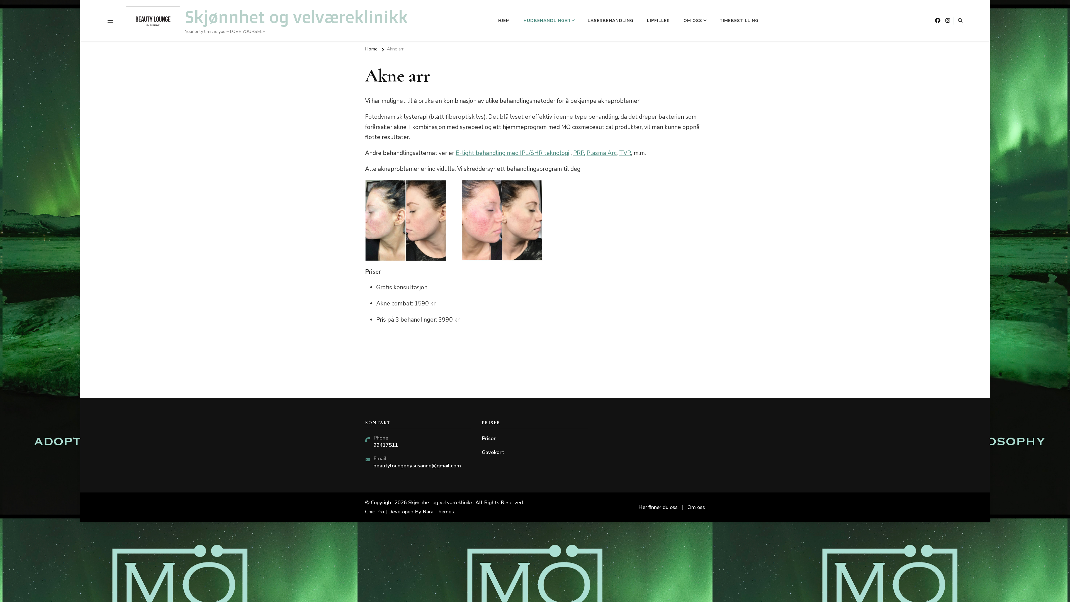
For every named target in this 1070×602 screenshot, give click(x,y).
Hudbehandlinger (547, 20)
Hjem (504, 20)
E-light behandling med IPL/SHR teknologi (512, 153)
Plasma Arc (602, 153)
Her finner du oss (658, 507)
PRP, (579, 153)
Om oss (693, 20)
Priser (489, 438)
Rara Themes (438, 511)
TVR (625, 153)
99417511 (385, 445)
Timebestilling (738, 20)
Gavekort (493, 452)
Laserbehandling (610, 20)
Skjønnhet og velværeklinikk (296, 16)
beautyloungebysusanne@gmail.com (417, 465)
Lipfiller (658, 20)
